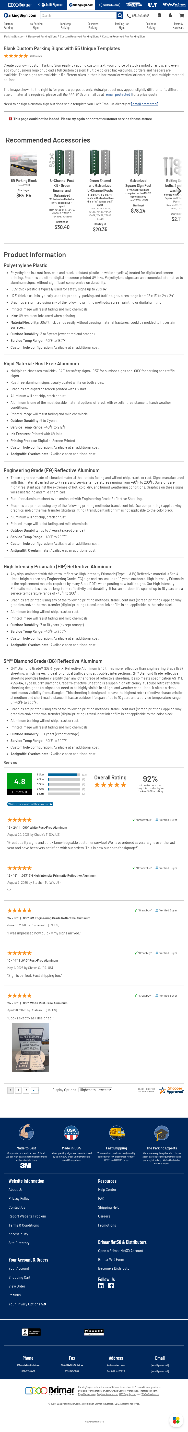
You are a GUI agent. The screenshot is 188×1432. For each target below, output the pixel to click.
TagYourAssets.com (107, 1394)
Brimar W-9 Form (111, 1259)
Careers (104, 1216)
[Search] (120, 15)
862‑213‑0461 (28, 1371)
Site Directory (19, 1243)
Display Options (64, 1090)
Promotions (107, 1225)
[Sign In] (170, 15)
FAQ (101, 1198)
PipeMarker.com (86, 1394)
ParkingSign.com (14, 36)
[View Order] (159, 15)
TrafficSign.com (148, 1390)
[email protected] (118, 94)
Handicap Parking (65, 25)
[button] (176, 1420)
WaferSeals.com (150, 1394)
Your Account (19, 1268)
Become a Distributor (114, 1268)
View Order (17, 1286)
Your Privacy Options (24, 1304)
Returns (15, 1295)
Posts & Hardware (178, 25)
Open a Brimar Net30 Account (120, 1251)
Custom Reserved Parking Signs (79, 36)
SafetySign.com (101, 1390)
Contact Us (17, 1207)
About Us (16, 1189)
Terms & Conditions (24, 1225)
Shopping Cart (19, 1277)
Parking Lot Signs (122, 25)
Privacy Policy (19, 1198)
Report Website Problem (27, 1216)
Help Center (107, 1189)
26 (36, 55)
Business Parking (151, 25)
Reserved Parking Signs (42, 36)
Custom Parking (8, 25)
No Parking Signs (36, 25)
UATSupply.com (127, 1394)
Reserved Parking (93, 25)
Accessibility (18, 1234)
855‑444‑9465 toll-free (28, 1365)
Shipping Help (108, 1207)
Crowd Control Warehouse (124, 1390)
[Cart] (182, 15)
